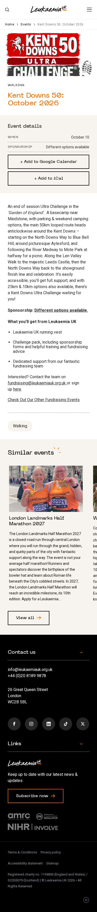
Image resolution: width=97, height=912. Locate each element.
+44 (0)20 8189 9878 (27, 675)
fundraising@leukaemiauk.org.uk (37, 383)
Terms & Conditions (22, 852)
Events (26, 24)
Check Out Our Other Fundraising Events (44, 399)
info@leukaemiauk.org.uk (30, 669)
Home (9, 24)
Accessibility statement (25, 863)
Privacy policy (51, 852)
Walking (20, 425)
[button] (89, 10)
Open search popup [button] (7, 9)
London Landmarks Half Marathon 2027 (48, 536)
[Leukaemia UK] (49, 9)
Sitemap (52, 863)
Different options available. (61, 310)
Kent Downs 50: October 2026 (61, 24)
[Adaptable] (86, 900)
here (17, 389)
